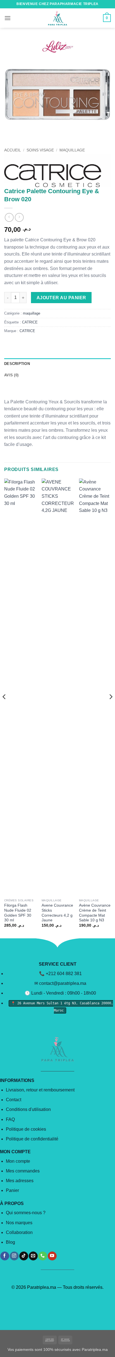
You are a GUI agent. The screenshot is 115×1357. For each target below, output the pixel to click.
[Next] (110, 708)
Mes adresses (19, 1180)
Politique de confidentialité (32, 1139)
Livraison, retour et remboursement (40, 1090)
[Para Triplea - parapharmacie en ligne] (57, 18)
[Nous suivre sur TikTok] (23, 1256)
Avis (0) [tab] (11, 375)
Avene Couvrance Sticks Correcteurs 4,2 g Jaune (57, 912)
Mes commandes (23, 1171)
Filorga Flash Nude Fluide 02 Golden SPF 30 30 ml (17, 912)
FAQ (10, 1119)
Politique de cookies (26, 1129)
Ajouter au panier (61, 297)
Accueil (12, 150)
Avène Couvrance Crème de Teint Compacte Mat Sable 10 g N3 (95, 912)
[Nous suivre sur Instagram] (14, 1256)
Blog (10, 1242)
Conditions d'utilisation (28, 1109)
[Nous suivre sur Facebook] (4, 1256)
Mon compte (18, 1161)
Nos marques (19, 1222)
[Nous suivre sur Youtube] (52, 1256)
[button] (7, 18)
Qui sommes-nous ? (25, 1212)
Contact (13, 1099)
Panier (12, 1190)
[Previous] (4, 708)
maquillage (72, 150)
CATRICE (30, 322)
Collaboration (19, 1232)
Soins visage (40, 150)
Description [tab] (17, 364)
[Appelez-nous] (42, 1256)
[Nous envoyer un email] (33, 1256)
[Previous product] (19, 217)
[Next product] (9, 217)
